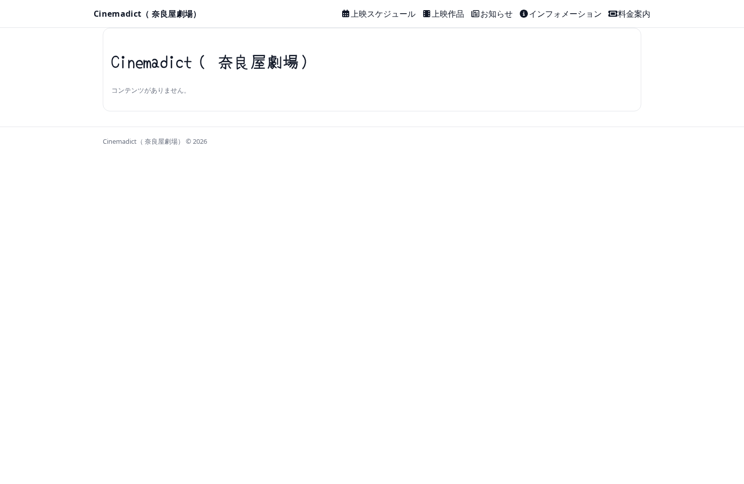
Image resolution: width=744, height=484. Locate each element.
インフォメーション (565, 13)
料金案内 (634, 13)
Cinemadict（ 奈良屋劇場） (147, 13)
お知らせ (496, 13)
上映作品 (448, 13)
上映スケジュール (383, 13)
